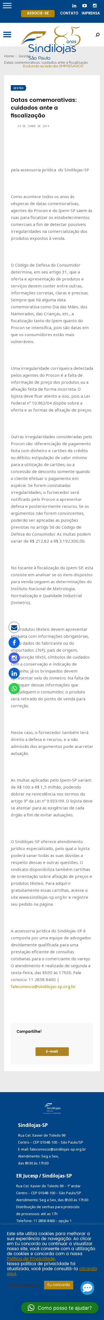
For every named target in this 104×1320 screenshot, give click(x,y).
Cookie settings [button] (24, 1285)
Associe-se (38, 13)
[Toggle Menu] (7, 5)
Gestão (18, 88)
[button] (59, 1307)
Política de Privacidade (31, 1259)
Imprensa (91, 13)
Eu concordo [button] (58, 1285)
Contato (69, 13)
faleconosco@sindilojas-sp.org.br (43, 986)
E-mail (52, 1051)
